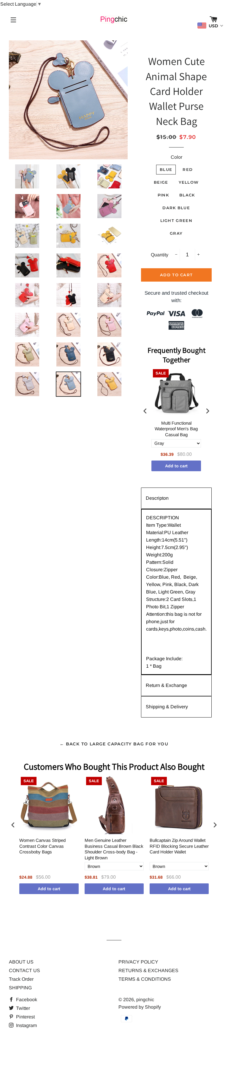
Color (176, 157)
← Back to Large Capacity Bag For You (114, 744)
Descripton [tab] (157, 498)
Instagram (26, 1025)
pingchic (145, 999)
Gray (176, 233)
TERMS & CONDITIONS (144, 979)
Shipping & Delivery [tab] (167, 706)
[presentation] (145, 411)
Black (187, 195)
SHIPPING (20, 987)
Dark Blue (176, 207)
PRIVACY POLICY (138, 961)
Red (188, 169)
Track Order (21, 979)
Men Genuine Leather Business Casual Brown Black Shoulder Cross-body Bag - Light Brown (114, 849)
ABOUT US (21, 961)
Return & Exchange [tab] (166, 685)
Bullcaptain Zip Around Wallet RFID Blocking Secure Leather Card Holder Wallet (179, 846)
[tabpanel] (176, 592)
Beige (161, 182)
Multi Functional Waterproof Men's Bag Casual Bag (176, 428)
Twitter (22, 1008)
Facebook (26, 999)
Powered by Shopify (139, 1006)
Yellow (189, 182)
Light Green (176, 220)
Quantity (159, 254)
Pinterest (25, 1016)
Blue (166, 169)
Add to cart (176, 466)
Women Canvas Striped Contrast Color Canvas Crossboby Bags (42, 846)
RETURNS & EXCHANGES (148, 970)
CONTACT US (24, 970)
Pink (163, 195)
